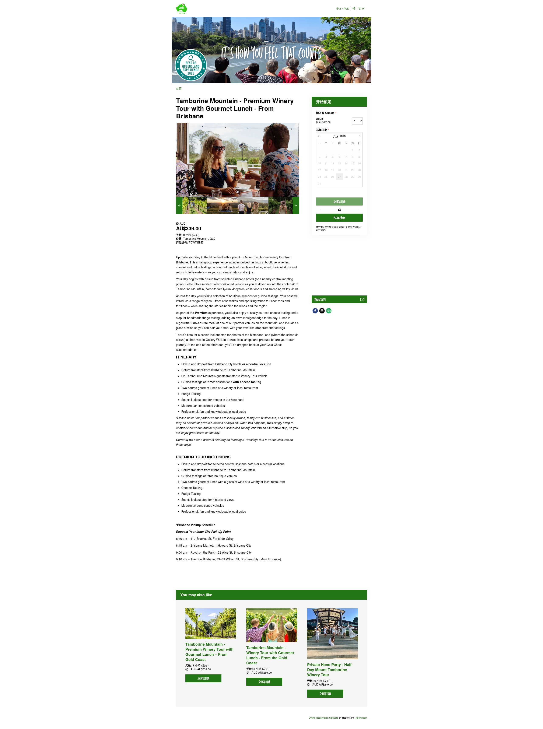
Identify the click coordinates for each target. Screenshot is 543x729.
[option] (191, 205)
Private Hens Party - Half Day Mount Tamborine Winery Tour (329, 669)
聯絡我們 (320, 299)
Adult (323, 120)
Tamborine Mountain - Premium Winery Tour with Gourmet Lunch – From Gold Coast (209, 651)
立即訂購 (203, 678)
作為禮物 (339, 217)
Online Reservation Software (323, 717)
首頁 (179, 88)
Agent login (361, 717)
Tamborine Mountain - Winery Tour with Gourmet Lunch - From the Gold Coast (270, 655)
